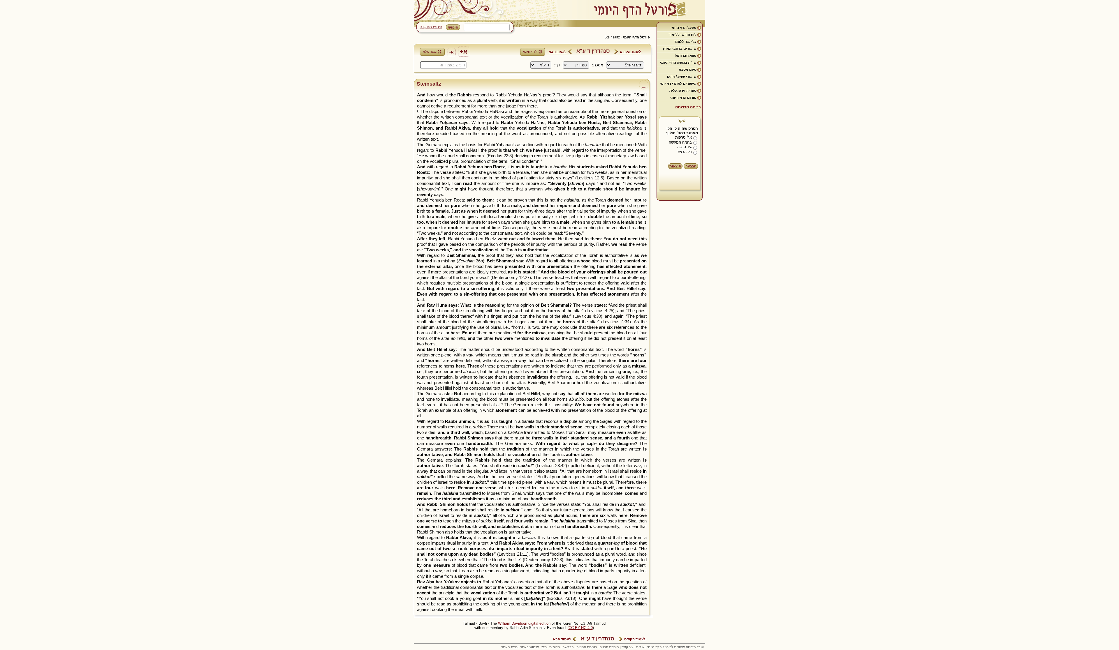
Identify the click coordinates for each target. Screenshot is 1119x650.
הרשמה (682, 107)
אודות (640, 647)
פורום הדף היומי (683, 98)
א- (451, 52)
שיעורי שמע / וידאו (681, 77)
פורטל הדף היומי (636, 37)
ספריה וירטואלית (682, 91)
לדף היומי (530, 52)
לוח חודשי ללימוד (682, 35)
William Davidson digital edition (524, 623)
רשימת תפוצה (586, 647)
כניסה (695, 107)
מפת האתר (509, 647)
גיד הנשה (684, 147)
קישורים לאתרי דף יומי (678, 84)
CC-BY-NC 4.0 (581, 628)
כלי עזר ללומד (685, 42)
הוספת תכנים (609, 647)
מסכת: (597, 65)
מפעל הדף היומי (683, 28)
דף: (557, 65)
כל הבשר (684, 152)
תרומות (554, 647)
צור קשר (628, 647)
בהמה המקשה (680, 142)
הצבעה (690, 166)
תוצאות (675, 166)
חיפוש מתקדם (431, 27)
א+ (463, 51)
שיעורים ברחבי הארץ (679, 49)
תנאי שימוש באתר (533, 647)
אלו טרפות (683, 137)
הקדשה (568, 647)
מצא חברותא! (685, 56)
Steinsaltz (612, 37)
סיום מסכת (687, 70)
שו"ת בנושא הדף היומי (678, 63)
